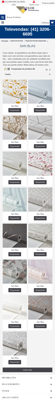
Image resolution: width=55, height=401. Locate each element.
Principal (4, 41)
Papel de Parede (17, 41)
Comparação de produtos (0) (23, 69)
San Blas (15, 106)
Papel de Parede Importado (35, 41)
